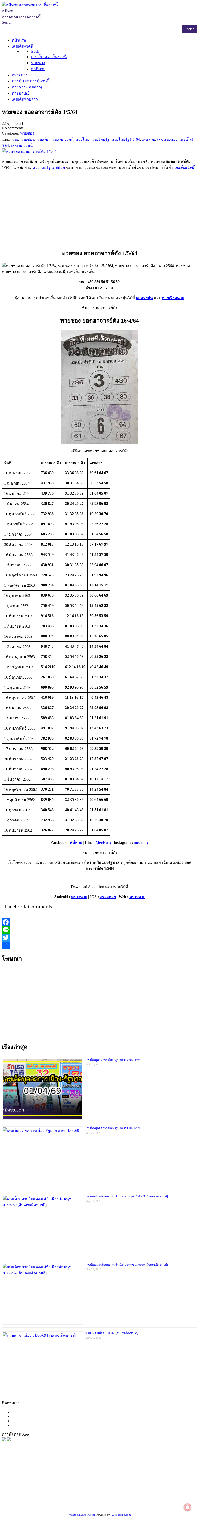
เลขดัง (36, 1482)
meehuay (141, 842)
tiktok (108, 1500)
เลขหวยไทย (20, 1482)
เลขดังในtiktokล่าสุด (86, 1500)
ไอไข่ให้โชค (150, 1500)
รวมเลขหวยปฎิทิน (81, 1488)
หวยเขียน (105, 1488)
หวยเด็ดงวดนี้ (183, 168)
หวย (91, 1476)
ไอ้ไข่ (118, 1500)
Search (7, 22)
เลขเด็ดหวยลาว (94, 1482)
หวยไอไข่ (36, 1494)
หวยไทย (66, 1476)
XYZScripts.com (121, 1514)
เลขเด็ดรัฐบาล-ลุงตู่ (52, 1500)
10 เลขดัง (131, 1500)
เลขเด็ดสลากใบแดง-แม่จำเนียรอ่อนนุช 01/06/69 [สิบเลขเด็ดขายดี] (126, 1196)
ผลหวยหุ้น (144, 298)
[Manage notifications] (187, 1507)
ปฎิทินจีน (169, 1500)
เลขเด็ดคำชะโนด (129, 1488)
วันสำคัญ (112, 1494)
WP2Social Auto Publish (82, 1514)
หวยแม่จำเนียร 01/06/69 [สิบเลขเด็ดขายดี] (111, 1333)
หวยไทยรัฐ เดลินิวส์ (48, 168)
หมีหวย (76, 842)
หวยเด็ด (80, 1476)
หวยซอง (9, 1476)
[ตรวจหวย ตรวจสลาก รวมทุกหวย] (9, 1440)
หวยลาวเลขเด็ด (121, 1482)
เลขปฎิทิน (53, 1494)
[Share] (99, 945)
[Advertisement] (99, 208)
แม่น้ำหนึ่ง (94, 1494)
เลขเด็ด (161, 1476)
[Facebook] (99, 922)
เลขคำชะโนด (53, 1488)
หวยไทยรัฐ (49, 1476)
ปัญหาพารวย (69, 1482)
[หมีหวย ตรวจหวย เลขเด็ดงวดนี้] (30, 5)
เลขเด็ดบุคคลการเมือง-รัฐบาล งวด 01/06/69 (112, 1128)
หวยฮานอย (130, 1494)
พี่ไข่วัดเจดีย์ (163, 1482)
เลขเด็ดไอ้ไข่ (155, 1488)
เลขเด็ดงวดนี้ (28, 1476)
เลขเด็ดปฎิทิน (73, 1494)
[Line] (99, 930)
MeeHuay (104, 842)
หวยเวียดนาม (173, 298)
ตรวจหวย (79, 897)
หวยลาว (50, 1482)
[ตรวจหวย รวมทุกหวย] (4, 1440)
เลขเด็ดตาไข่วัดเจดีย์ (158, 1494)
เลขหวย (125, 1476)
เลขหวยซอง (143, 1476)
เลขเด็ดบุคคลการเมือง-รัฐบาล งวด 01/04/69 (112, 1060)
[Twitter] (99, 938)
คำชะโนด (143, 1482)
